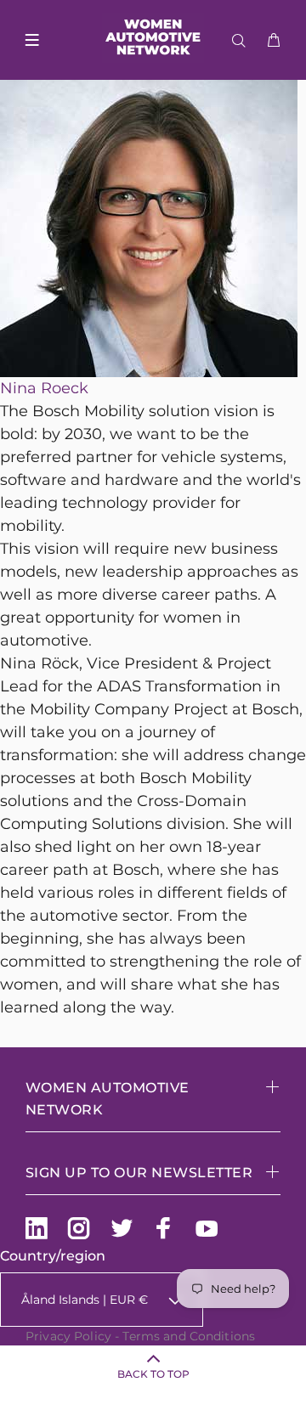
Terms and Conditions (188, 1336)
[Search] (242, 40)
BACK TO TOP (153, 1374)
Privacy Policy (68, 1336)
